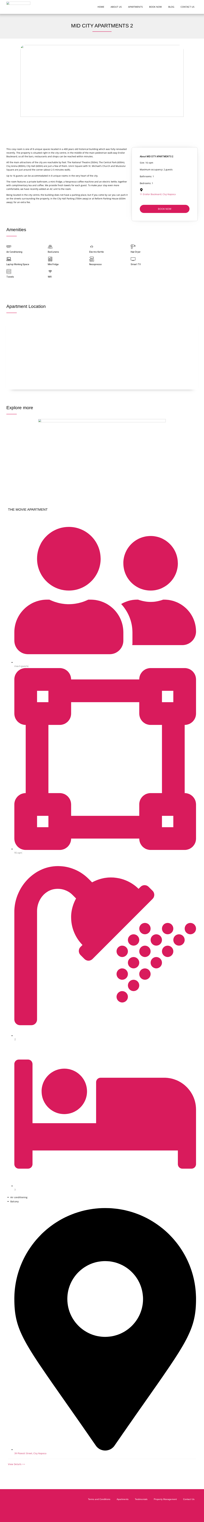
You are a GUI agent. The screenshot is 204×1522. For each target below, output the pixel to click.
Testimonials (141, 1499)
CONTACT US (187, 6)
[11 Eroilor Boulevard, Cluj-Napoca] (141, 189)
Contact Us (188, 1499)
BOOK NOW (155, 6)
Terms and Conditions (99, 1499)
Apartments (122, 1499)
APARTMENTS (135, 6)
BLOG (171, 6)
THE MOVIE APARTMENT (28, 509)
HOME (101, 6)
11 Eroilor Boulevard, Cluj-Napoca (158, 194)
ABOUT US (116, 6)
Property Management (165, 1499)
